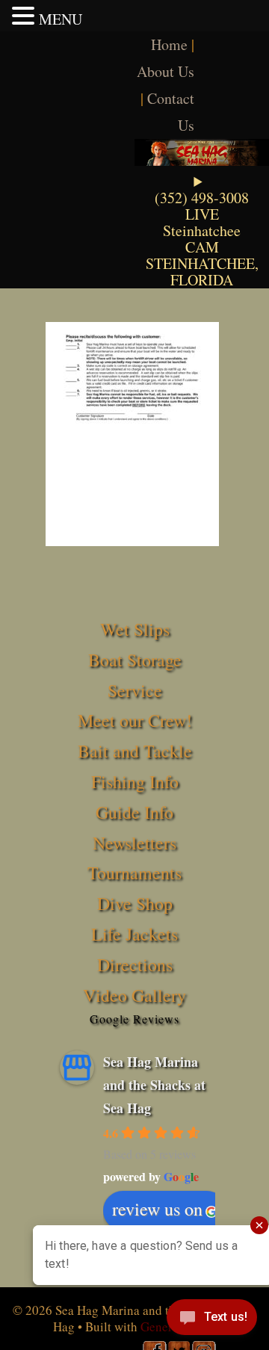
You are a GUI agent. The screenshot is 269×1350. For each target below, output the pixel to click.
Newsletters (134, 843)
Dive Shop (135, 903)
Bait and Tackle (135, 751)
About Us (165, 71)
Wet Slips (135, 629)
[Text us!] (212, 1320)
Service (135, 690)
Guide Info (134, 812)
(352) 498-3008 (202, 198)
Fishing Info (135, 781)
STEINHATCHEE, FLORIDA (202, 271)
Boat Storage (135, 660)
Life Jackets (134, 934)
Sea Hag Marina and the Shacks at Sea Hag (154, 1084)
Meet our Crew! (135, 720)
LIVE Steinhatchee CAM (202, 230)
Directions (135, 964)
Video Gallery (134, 995)
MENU (60, 19)
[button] (25, 15)
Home (169, 44)
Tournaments (134, 873)
